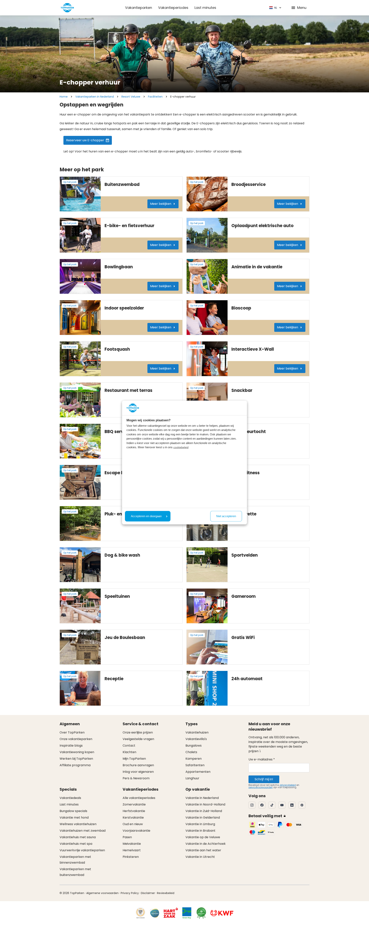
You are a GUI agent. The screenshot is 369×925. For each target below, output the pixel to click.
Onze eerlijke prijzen (138, 732)
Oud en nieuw (133, 824)
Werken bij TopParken (76, 758)
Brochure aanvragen (138, 765)
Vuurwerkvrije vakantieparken (82, 850)
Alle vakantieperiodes (139, 798)
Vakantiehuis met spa (76, 843)
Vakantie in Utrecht (200, 857)
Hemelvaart (132, 850)
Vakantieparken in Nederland (94, 97)
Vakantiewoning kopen (77, 752)
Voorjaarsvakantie (136, 830)
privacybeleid (288, 785)
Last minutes (205, 7)
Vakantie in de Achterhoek (205, 843)
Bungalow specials (73, 811)
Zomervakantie (134, 804)
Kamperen (193, 758)
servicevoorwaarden (260, 787)
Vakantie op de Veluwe (202, 837)
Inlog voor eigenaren (138, 771)
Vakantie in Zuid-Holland (203, 811)
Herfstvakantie (134, 811)
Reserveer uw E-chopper (85, 140)
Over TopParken (72, 732)
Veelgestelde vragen (138, 739)
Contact (129, 745)
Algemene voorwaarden (102, 893)
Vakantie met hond (74, 817)
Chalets (191, 752)
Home (64, 97)
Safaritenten (194, 765)
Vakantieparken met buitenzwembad (75, 872)
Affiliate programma (75, 765)
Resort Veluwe (130, 97)
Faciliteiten (155, 97)
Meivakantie (132, 843)
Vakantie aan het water (203, 850)
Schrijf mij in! (264, 779)
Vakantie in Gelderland (202, 817)
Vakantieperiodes (173, 7)
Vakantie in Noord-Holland (205, 804)
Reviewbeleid (165, 893)
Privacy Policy (130, 893)
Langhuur (192, 778)
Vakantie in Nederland (202, 798)
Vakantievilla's (196, 739)
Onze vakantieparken (76, 739)
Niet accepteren (226, 516)
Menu (301, 7)
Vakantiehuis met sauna (78, 837)
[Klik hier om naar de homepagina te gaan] (67, 7)
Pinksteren (131, 857)
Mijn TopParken (134, 758)
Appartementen (197, 771)
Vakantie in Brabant (200, 830)
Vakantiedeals (70, 798)
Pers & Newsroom (136, 778)
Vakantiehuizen (197, 732)
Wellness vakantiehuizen (78, 824)
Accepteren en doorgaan (146, 516)
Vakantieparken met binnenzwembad (75, 860)
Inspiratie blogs (71, 745)
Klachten (129, 752)
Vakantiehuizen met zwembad (83, 830)
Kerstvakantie (133, 817)
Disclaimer (148, 893)
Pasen (127, 837)
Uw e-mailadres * (261, 759)
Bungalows (193, 745)
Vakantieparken (138, 7)
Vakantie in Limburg (200, 824)
